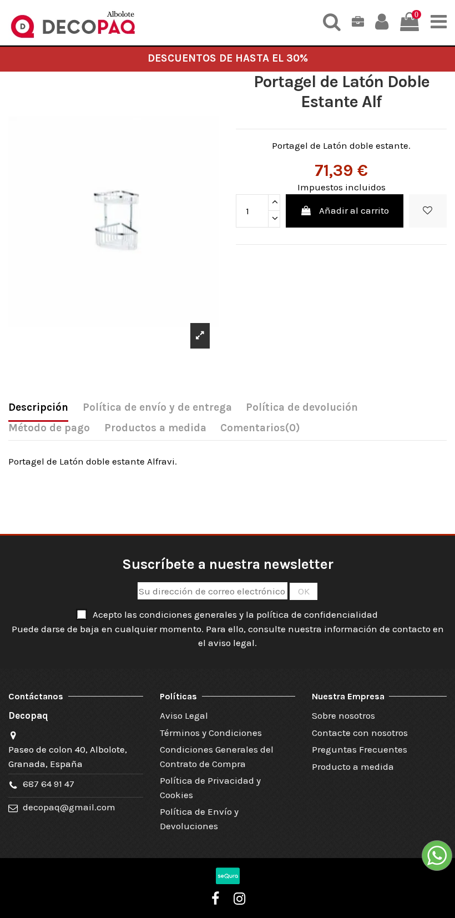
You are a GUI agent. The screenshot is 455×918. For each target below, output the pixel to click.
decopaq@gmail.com (69, 807)
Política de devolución (302, 407)
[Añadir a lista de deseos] (428, 211)
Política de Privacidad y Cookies (210, 787)
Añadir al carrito (354, 210)
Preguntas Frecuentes (359, 749)
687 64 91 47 (48, 783)
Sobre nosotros (343, 715)
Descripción (38, 407)
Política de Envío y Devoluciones (199, 818)
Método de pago (49, 428)
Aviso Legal (184, 715)
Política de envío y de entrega (157, 407)
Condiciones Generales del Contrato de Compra (217, 756)
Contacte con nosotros (360, 732)
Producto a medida (353, 766)
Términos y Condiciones (211, 732)
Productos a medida (155, 428)
